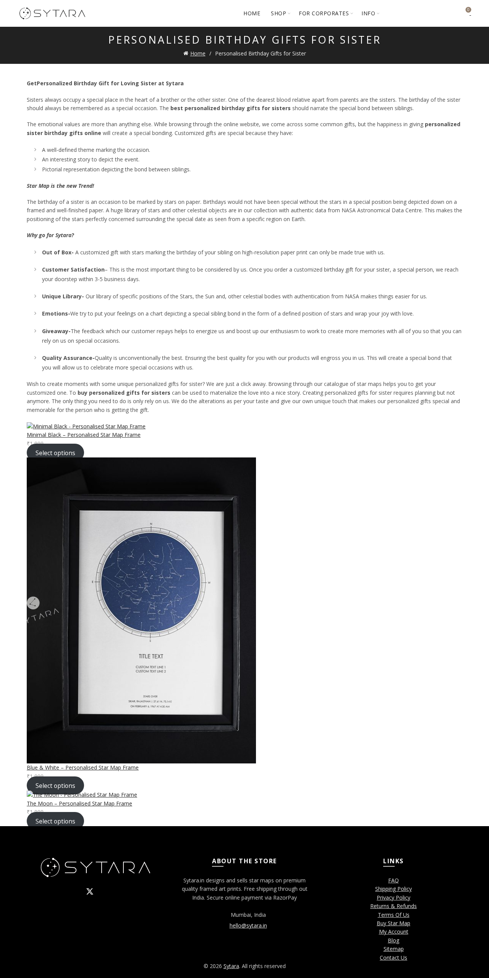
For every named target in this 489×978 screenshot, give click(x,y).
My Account (393, 931)
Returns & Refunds (393, 906)
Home (251, 13)
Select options (55, 452)
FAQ (393, 880)
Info (368, 13)
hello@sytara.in (248, 925)
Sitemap (394, 948)
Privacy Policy (393, 897)
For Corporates (324, 13)
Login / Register (447, 13)
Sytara (231, 966)
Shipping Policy (393, 888)
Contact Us (393, 957)
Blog (393, 940)
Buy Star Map (393, 923)
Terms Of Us (394, 914)
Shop (278, 13)
